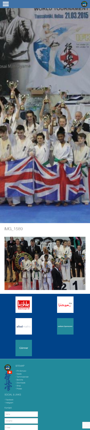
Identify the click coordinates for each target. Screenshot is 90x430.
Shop (19, 386)
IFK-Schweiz (21, 371)
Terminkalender (23, 377)
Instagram (9, 403)
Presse (19, 389)
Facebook (9, 400)
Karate (19, 374)
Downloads (21, 383)
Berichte (20, 380)
